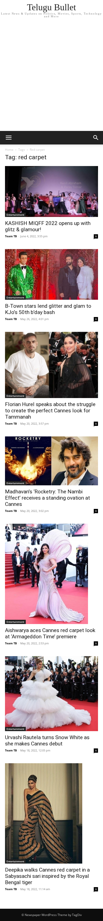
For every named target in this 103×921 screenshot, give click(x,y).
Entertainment (15, 214)
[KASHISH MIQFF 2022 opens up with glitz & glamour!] (51, 191)
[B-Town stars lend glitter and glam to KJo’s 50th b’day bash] (51, 274)
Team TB (11, 236)
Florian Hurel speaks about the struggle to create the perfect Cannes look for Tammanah (50, 410)
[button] (8, 137)
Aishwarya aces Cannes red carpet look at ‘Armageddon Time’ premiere (50, 633)
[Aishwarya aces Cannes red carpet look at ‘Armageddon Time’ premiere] (51, 574)
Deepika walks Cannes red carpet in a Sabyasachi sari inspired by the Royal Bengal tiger (47, 876)
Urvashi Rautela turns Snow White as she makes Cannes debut (47, 740)
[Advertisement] (51, 76)
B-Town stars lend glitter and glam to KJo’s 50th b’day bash (48, 309)
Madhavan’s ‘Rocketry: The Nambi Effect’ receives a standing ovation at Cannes (47, 498)
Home (9, 149)
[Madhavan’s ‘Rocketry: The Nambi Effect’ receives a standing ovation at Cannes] (51, 460)
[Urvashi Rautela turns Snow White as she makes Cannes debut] (51, 693)
